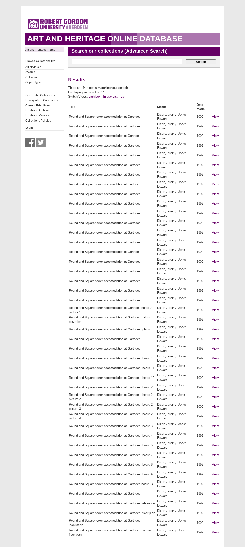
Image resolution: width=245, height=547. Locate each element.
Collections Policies (38, 120)
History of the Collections (41, 100)
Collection (32, 77)
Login (29, 127)
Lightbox (94, 96)
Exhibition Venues (37, 115)
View (215, 116)
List (122, 96)
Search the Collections (40, 95)
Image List (110, 96)
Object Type (33, 82)
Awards (30, 72)
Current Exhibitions (37, 105)
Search (201, 62)
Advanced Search (146, 51)
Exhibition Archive (37, 110)
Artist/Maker (33, 67)
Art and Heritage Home (40, 49)
